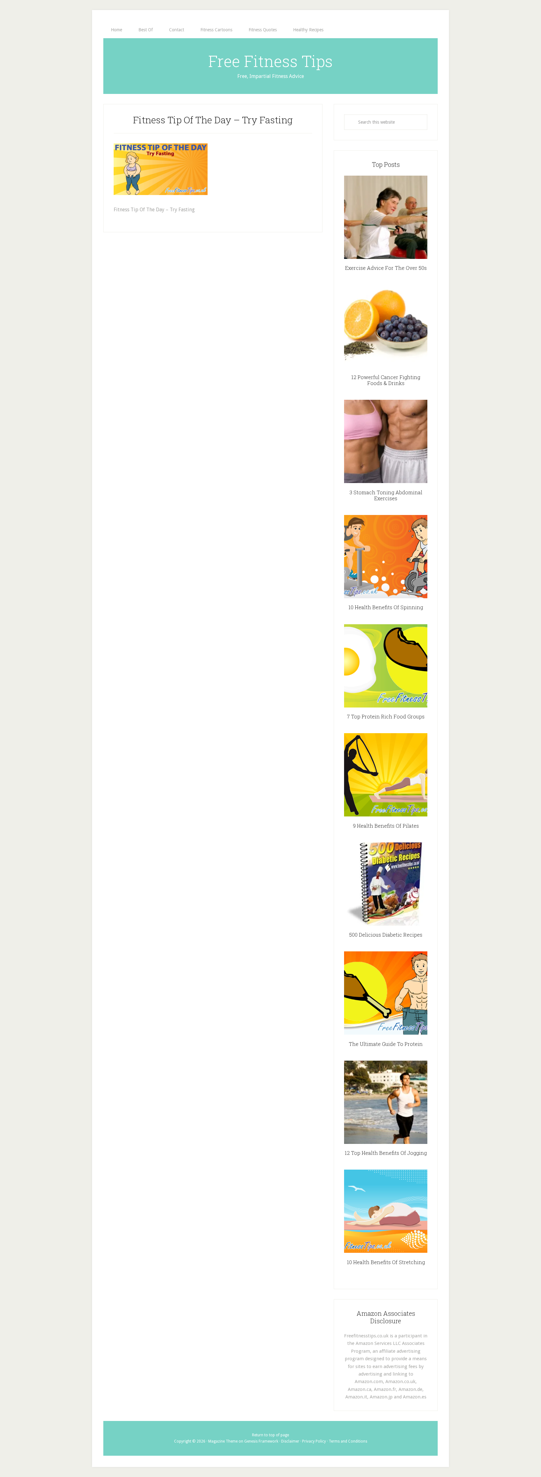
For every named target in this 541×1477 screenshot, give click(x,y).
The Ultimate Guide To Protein (386, 1044)
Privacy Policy (314, 1441)
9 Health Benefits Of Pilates (386, 825)
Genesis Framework (261, 1441)
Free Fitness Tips (270, 61)
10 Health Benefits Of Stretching (386, 1262)
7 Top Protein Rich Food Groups (386, 716)
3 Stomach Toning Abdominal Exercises (385, 495)
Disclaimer (290, 1441)
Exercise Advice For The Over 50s (386, 268)
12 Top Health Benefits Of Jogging (386, 1153)
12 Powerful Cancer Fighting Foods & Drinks (385, 380)
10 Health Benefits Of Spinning (385, 607)
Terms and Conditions (348, 1441)
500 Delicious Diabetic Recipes (385, 934)
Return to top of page (270, 1435)
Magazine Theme (223, 1441)
